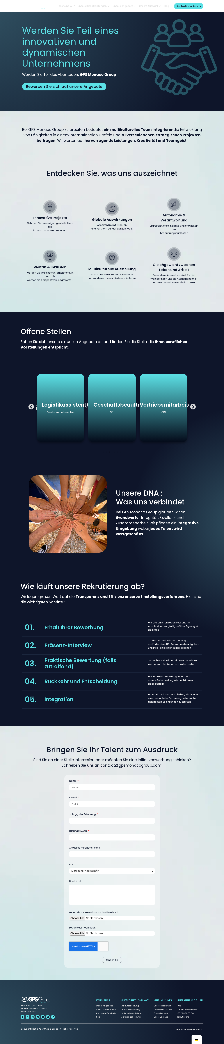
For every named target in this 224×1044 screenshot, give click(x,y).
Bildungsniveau (78, 831)
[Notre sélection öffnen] (160, 6)
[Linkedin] (38, 1017)
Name (73, 781)
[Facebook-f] (22, 1017)
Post (72, 864)
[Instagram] (32, 1017)
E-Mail (73, 797)
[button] (31, 407)
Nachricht (75, 881)
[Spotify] (48, 1017)
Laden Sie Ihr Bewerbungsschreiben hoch (93, 912)
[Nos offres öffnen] (135, 6)
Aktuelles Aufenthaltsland (84, 848)
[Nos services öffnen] (108, 6)
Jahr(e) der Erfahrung (82, 814)
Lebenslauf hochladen (82, 928)
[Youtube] (43, 1017)
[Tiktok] (53, 1017)
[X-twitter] (27, 1017)
